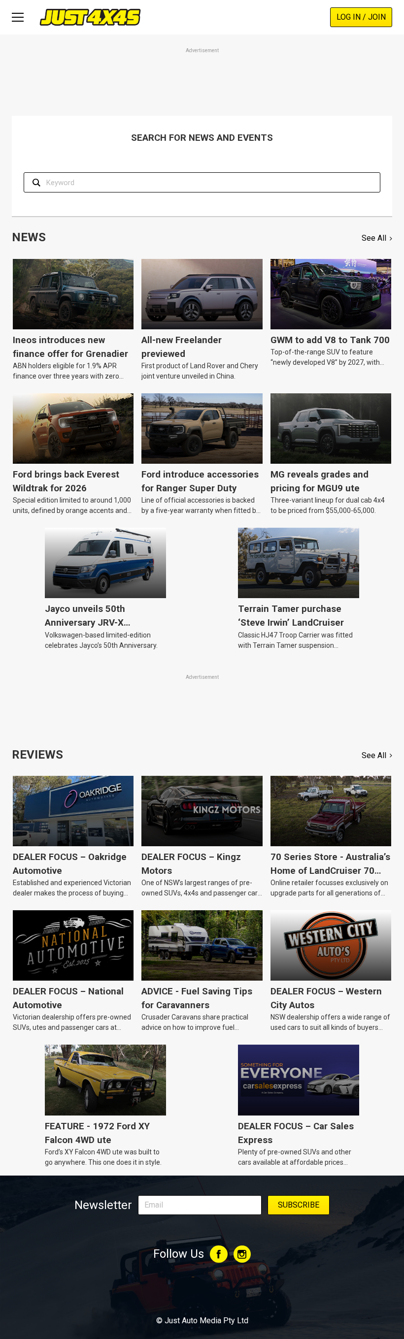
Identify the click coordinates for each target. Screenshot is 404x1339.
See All (374, 238)
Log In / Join (361, 17)
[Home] (90, 17)
